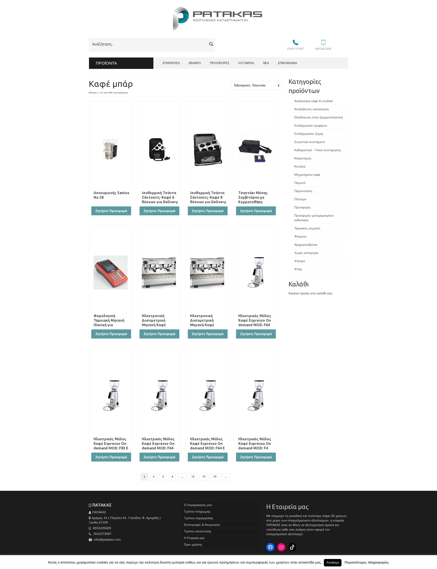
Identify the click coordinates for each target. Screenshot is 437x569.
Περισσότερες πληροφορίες (367, 562)
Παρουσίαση (303, 191)
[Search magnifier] (211, 44)
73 (204, 476)
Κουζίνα (299, 166)
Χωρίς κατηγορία (306, 253)
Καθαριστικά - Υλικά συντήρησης (317, 150)
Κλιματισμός (303, 158)
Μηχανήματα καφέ (307, 174)
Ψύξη (298, 269)
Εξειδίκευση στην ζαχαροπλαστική (318, 117)
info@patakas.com (107, 539)
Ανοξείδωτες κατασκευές (311, 109)
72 (193, 476)
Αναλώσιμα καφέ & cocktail (313, 101)
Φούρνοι (300, 236)
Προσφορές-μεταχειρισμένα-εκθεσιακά (314, 218)
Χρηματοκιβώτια (305, 244)
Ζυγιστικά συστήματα (309, 142)
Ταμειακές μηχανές (307, 228)
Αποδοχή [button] (333, 562)
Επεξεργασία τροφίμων (310, 125)
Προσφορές (302, 207)
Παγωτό (300, 183)
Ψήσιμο (299, 261)
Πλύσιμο (300, 199)
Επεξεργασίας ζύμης (308, 133)
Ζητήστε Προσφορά (111, 211)
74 (214, 476)
